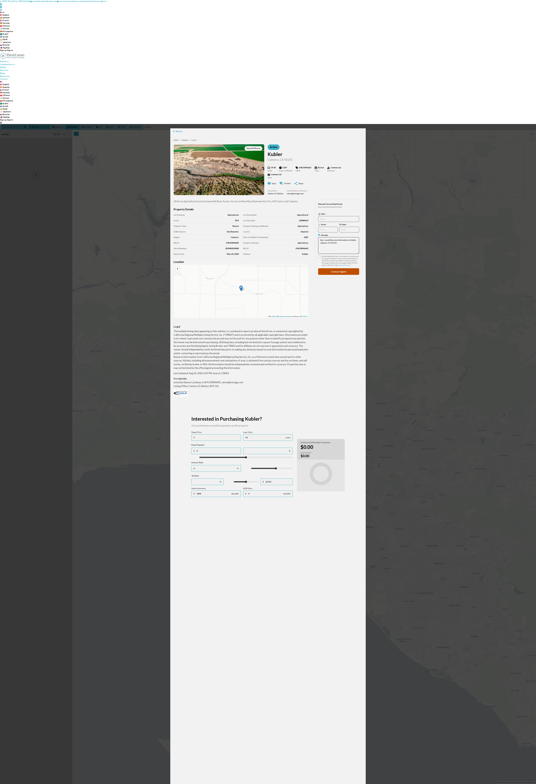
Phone (324, 224)
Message (324, 235)
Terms (340, 265)
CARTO (305, 316)
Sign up (3, 50)
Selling (3, 67)
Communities (6, 64)
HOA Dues (247, 488)
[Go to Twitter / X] (1, 7)
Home (176, 140)
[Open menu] (1, 122)
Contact (4, 79)
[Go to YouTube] (1, 9)
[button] (241, 288)
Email (344, 224)
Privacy (347, 265)
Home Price (196, 432)
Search (3, 61)
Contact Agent (338, 271)
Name (324, 214)
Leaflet (273, 316)
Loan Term (247, 432)
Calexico (184, 140)
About (3, 70)
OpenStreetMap (284, 316)
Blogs (2, 73)
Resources (5, 76)
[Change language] (2, 12)
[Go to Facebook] (1, 4)
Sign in (10, 50)
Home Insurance (198, 488)
